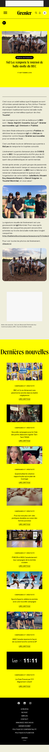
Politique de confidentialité (24, 729)
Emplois (24, 716)
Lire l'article (24, 399)
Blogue (24, 712)
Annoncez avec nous (24, 722)
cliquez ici (6, 244)
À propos (24, 709)
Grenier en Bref (24, 726)
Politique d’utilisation (24, 733)
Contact (24, 719)
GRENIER (24, 738)
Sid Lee (34, 123)
